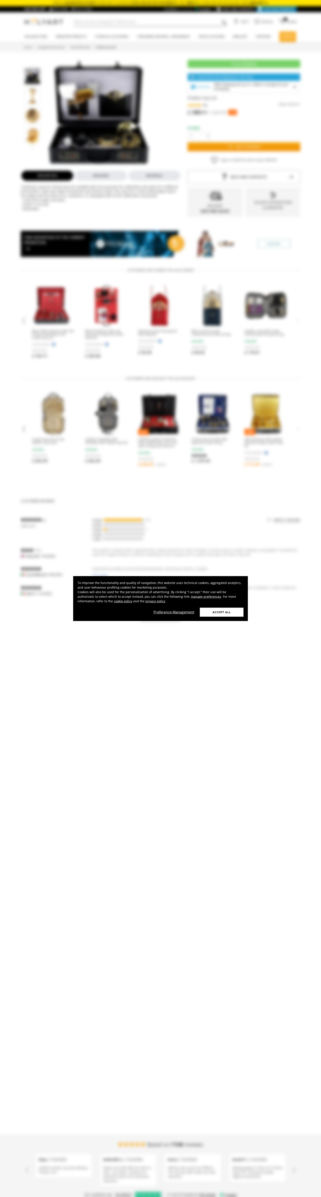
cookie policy (123, 601)
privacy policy (155, 601)
